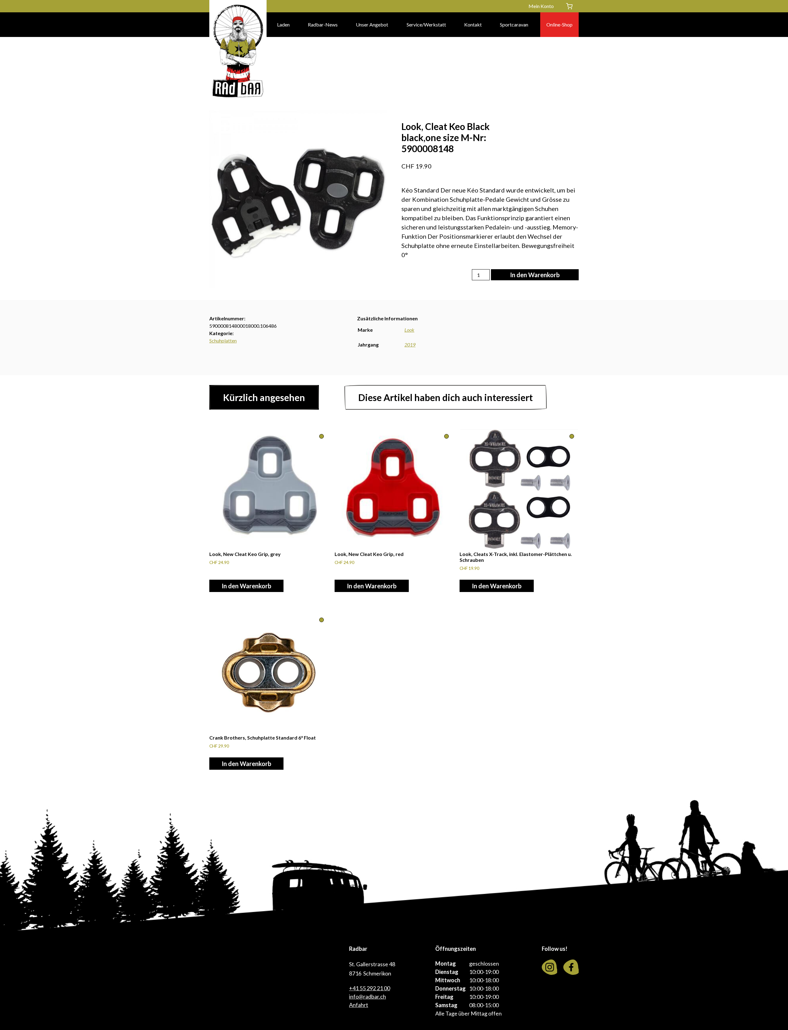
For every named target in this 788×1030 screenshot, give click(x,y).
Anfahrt (358, 1004)
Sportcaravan (514, 24)
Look (409, 330)
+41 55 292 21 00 (369, 988)
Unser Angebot (372, 24)
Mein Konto (541, 6)
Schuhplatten (223, 340)
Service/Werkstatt (426, 24)
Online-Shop (559, 24)
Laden (283, 24)
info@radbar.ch (367, 996)
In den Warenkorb (535, 274)
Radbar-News (323, 24)
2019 (410, 344)
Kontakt (473, 24)
